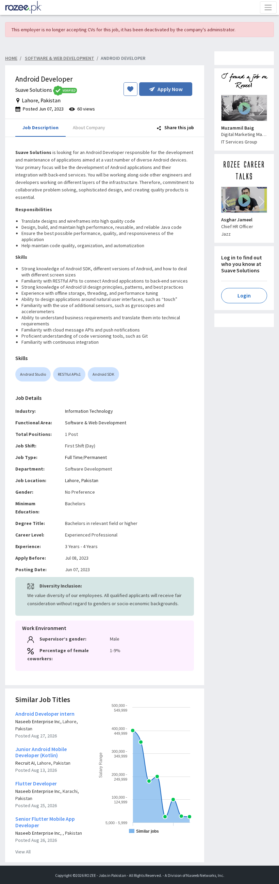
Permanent (95, 457)
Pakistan (89, 480)
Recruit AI (25, 763)
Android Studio (33, 374)
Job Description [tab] (40, 127)
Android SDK (103, 374)
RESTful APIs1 (69, 374)
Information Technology (89, 411)
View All (23, 852)
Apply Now (170, 89)
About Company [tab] (89, 127)
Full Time (74, 457)
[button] (226, 110)
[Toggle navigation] (268, 7)
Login (244, 295)
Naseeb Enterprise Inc (37, 721)
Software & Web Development (95, 423)
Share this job (178, 127)
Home (11, 58)
